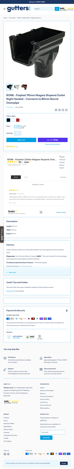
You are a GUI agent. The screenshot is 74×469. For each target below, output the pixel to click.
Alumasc (7, 432)
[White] (13, 120)
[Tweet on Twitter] (63, 110)
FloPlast (9, 107)
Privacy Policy (44, 399)
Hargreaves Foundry (10, 435)
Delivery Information (47, 390)
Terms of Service (45, 405)
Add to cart (21, 140)
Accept (64, 463)
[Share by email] (66, 110)
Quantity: (9, 133)
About (42, 388)
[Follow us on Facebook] (5, 454)
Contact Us (44, 402)
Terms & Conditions (46, 396)
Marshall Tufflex (9, 423)
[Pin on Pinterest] (59, 110)
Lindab (6, 438)
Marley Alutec (8, 429)
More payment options (52, 144)
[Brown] (17, 120)
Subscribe (46, 438)
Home (5, 18)
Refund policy (44, 408)
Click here (9, 291)
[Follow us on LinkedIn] (8, 454)
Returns (42, 393)
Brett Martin (8, 426)
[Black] (8, 120)
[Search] (57, 9)
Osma (6, 421)
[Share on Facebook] (56, 110)
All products (12, 18)
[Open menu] (4, 9)
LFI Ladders (7, 441)
